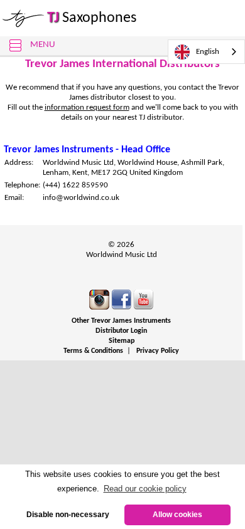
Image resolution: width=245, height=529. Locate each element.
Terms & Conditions (93, 351)
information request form (87, 107)
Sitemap (121, 341)
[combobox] (206, 51)
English (207, 52)
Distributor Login (121, 331)
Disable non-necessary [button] (67, 514)
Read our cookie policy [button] (145, 488)
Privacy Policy (157, 351)
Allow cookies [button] (177, 514)
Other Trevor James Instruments (121, 321)
